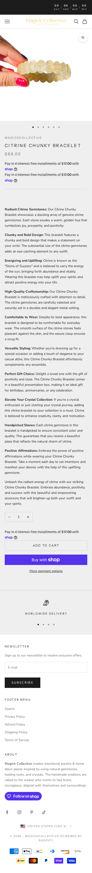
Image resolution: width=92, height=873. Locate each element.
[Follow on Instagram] (19, 812)
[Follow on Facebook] (7, 812)
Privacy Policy (15, 716)
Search (10, 709)
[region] (46, 608)
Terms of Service (17, 740)
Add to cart (46, 545)
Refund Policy (15, 724)
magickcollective (23, 137)
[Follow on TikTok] (44, 812)
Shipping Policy (16, 732)
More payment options (46, 571)
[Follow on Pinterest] (31, 812)
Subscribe (22, 683)
